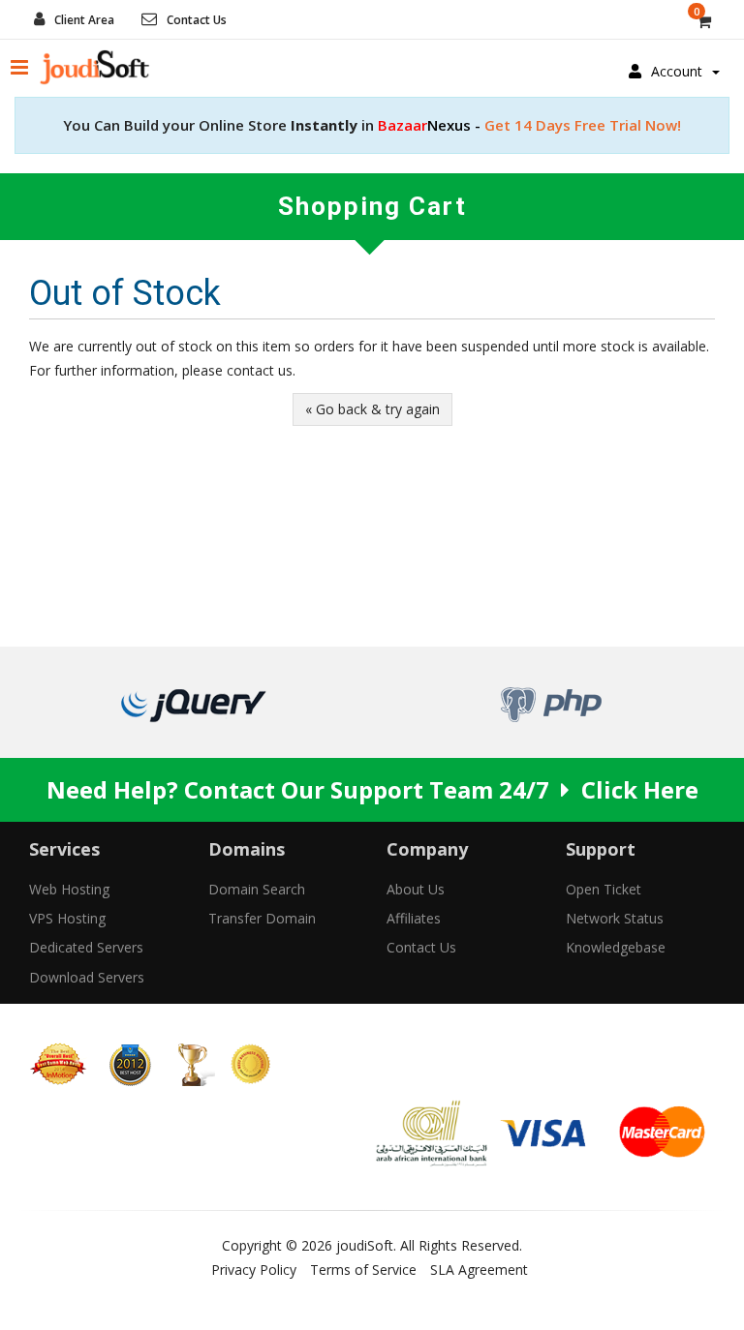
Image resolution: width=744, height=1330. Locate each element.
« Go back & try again (372, 409)
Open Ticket (603, 889)
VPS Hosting (67, 918)
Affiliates (414, 918)
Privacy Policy (253, 1269)
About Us (416, 889)
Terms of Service (363, 1269)
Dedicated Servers (86, 947)
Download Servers (86, 977)
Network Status (615, 918)
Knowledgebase (616, 947)
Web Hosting (69, 889)
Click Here (639, 789)
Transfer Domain (262, 918)
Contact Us (197, 20)
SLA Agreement (479, 1269)
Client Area (84, 20)
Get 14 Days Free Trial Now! (529, 125)
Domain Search (256, 889)
